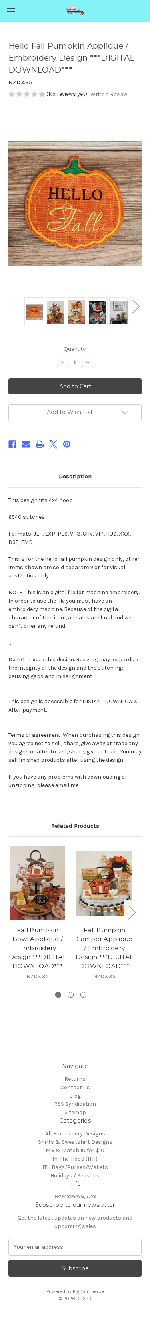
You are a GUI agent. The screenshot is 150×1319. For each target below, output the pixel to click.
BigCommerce (88, 1291)
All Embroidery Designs (75, 1133)
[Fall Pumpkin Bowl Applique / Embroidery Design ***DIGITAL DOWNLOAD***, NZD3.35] (38, 883)
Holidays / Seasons (75, 1175)
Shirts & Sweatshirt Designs (75, 1142)
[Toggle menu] (11, 11)
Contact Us (75, 1087)
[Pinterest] (67, 444)
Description (75, 476)
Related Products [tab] (75, 825)
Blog (75, 1095)
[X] (53, 444)
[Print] (40, 444)
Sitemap (75, 1112)
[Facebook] (12, 444)
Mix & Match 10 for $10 (75, 1150)
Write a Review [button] (108, 94)
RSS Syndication (75, 1104)
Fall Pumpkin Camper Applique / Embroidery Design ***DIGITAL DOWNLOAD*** (104, 948)
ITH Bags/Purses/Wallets (75, 1167)
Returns (75, 1079)
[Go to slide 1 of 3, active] (58, 995)
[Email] (26, 444)
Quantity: (75, 349)
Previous (14, 306)
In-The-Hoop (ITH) (75, 1158)
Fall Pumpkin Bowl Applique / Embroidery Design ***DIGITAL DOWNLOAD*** (37, 948)
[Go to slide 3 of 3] (83, 995)
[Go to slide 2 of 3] (71, 995)
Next (136, 306)
